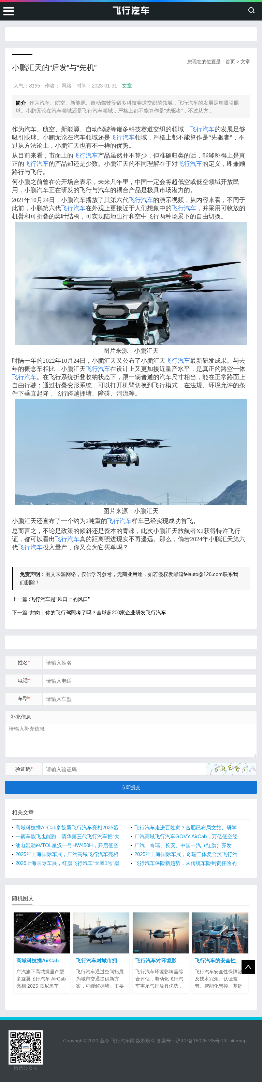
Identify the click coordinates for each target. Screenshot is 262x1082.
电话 (24, 680)
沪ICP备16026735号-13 (201, 1040)
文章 (245, 61)
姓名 (24, 662)
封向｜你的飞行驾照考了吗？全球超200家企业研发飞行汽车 (98, 612)
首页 (230, 61)
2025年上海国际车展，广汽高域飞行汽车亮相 (66, 854)
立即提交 (131, 787)
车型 (24, 699)
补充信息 (21, 717)
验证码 (24, 769)
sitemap (238, 1040)
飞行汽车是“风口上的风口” (60, 599)
